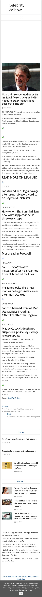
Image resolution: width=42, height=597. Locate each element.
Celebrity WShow (16, 7)
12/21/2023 (19, 496)
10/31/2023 (6, 454)
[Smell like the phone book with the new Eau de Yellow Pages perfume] (7, 465)
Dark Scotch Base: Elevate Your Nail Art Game (19, 439)
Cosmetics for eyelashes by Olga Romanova (19, 451)
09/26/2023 (7, 108)
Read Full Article (14, 398)
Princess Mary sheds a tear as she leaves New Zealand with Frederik (25, 503)
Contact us (21, 579)
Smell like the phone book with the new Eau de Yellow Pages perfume (26, 465)
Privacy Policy (17, 577)
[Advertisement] (21, 40)
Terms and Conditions (30, 577)
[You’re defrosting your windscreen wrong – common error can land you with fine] (7, 516)
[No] (39, 589)
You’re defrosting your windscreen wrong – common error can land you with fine (25, 516)
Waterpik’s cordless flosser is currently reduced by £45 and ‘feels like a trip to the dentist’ (25, 490)
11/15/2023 (6, 442)
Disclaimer (7, 577)
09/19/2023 (19, 471)
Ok (21, 593)
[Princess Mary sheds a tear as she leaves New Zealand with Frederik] (7, 502)
